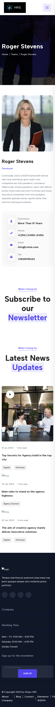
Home (5, 54)
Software (20, 467)
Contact (29, 696)
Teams (14, 54)
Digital (7, 467)
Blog (18, 696)
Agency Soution (11, 503)
